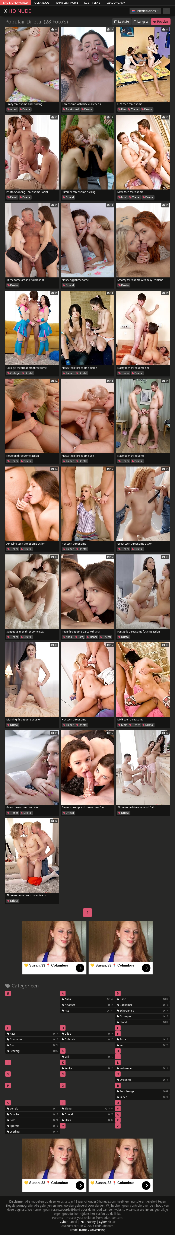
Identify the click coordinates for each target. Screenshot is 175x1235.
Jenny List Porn (67, 2)
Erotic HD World (15, 2)
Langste (142, 21)
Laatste (123, 21)
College (15, 373)
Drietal (26, 109)
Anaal (13, 109)
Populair (162, 21)
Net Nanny (88, 1222)
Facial (13, 197)
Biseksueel (72, 109)
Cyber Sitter (107, 1222)
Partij (80, 637)
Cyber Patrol (68, 1222)
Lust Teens (92, 2)
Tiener (134, 109)
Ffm (123, 109)
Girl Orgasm (116, 2)
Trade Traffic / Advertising (87, 1230)
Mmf (124, 197)
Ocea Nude (41, 2)
